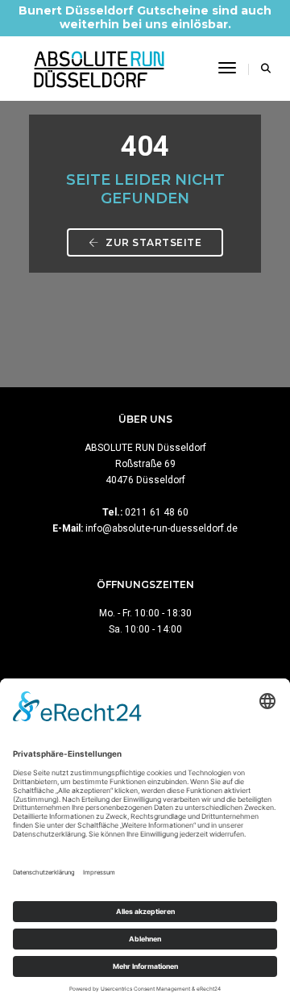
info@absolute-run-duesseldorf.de (161, 528)
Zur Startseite (152, 242)
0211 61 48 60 (156, 512)
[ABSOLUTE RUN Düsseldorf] (99, 67)
